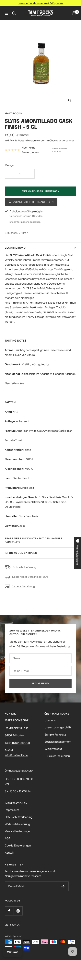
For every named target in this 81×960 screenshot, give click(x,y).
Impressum (12, 810)
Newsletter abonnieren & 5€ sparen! (41, 3)
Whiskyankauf (53, 749)
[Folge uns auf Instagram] (18, 910)
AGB (7, 838)
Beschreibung (15, 247)
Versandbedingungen (18, 831)
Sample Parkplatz (55, 734)
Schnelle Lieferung (24, 567)
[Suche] (14, 13)
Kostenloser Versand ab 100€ (30, 576)
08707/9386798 (20, 743)
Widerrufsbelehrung (17, 824)
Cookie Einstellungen (18, 845)
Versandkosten (27, 140)
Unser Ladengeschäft (57, 727)
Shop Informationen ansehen (24, 221)
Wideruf (12, 952)
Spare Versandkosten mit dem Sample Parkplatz (34, 540)
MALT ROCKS (13, 113)
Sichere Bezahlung (23, 586)
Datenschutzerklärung (18, 817)
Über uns (50, 720)
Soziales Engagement (57, 741)
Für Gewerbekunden (57, 756)
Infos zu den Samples (21, 552)
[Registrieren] (63, 886)
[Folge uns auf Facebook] (9, 910)
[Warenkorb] (74, 13)
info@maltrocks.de (16, 755)
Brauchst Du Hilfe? (16, 233)
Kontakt (9, 852)
